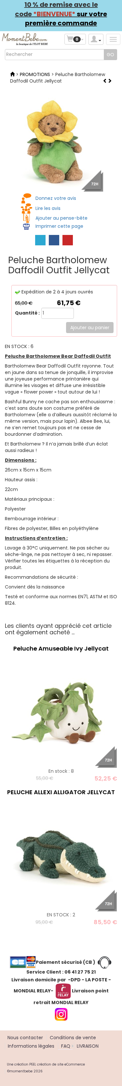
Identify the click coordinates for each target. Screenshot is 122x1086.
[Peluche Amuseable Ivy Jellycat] (61, 711)
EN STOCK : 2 (61, 914)
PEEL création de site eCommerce (57, 1064)
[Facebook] (54, 240)
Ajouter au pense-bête (61, 218)
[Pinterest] (67, 240)
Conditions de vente (73, 1037)
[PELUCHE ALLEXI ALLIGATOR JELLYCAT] (61, 855)
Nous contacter (25, 1037)
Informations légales (31, 1046)
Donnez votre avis (55, 198)
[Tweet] (40, 240)
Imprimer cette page (59, 226)
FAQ (65, 1046)
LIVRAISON (88, 1046)
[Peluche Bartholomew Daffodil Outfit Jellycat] (54, 143)
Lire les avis (48, 208)
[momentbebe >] (12, 74)
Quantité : (27, 313)
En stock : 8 (61, 771)
